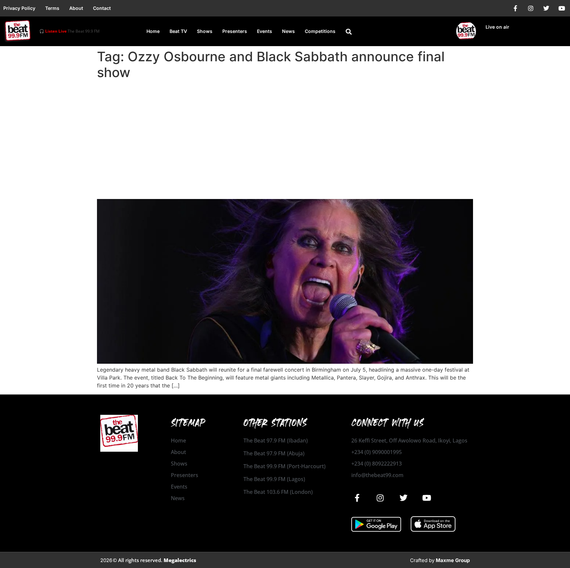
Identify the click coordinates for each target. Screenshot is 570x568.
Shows (204, 31)
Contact (102, 8)
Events (264, 31)
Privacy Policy (19, 8)
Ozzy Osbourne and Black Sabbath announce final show (237, 187)
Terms (52, 8)
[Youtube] (562, 8)
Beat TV (178, 31)
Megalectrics (180, 560)
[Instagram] (531, 8)
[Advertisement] (285, 132)
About (76, 8)
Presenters (234, 31)
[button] (348, 31)
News (288, 31)
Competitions (320, 31)
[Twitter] (546, 8)
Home (153, 31)
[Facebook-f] (515, 8)
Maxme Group (453, 560)
